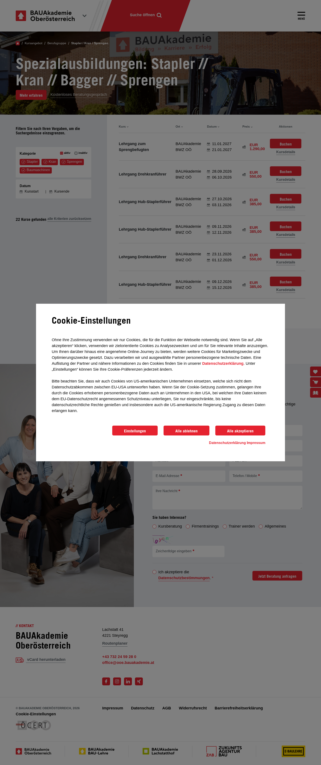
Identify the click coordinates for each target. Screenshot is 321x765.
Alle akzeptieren (240, 430)
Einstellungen (135, 430)
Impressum (256, 443)
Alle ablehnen (186, 430)
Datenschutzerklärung (222, 363)
